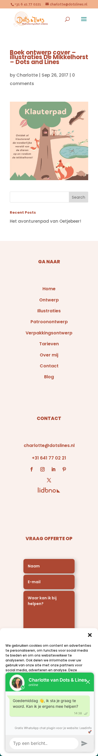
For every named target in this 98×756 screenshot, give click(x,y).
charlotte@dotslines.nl (49, 445)
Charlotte (27, 75)
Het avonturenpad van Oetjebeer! (45, 221)
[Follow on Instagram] (42, 469)
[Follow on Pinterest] (64, 469)
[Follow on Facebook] (31, 469)
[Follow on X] (49, 480)
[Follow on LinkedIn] (53, 469)
